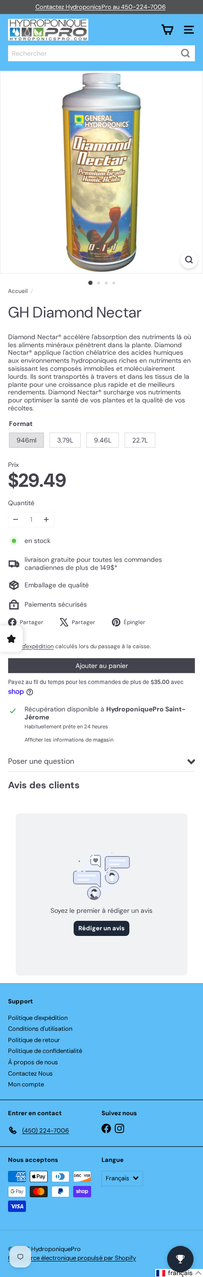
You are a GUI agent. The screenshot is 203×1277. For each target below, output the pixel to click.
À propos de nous (33, 1062)
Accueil (18, 291)
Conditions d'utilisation (40, 1029)
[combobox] (101, 53)
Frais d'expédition (31, 646)
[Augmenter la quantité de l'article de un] (46, 519)
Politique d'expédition (38, 1018)
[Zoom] (189, 259)
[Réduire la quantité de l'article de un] (16, 519)
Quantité (21, 503)
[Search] (185, 53)
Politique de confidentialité (45, 1051)
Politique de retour (34, 1040)
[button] (179, 1273)
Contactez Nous (30, 1073)
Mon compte (26, 1084)
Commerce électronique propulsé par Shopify (72, 1258)
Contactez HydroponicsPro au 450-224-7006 (100, 7)
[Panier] (167, 29)
